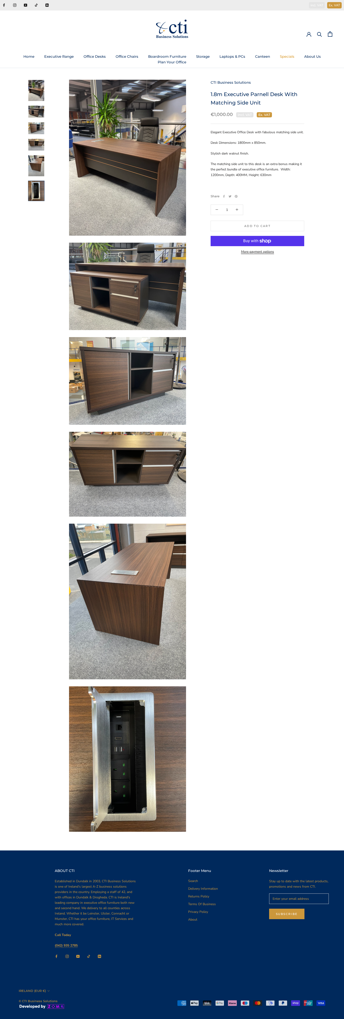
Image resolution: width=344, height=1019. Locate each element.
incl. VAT (317, 5)
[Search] (319, 34)
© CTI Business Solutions (38, 1001)
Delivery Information (203, 888)
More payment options (257, 251)
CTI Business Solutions (231, 82)
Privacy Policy (198, 912)
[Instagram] (14, 4)
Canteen (262, 56)
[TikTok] (36, 4)
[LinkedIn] (47, 4)
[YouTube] (25, 4)
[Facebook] (4, 4)
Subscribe (287, 914)
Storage (203, 56)
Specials (287, 56)
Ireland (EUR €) (32, 991)
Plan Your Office (172, 62)
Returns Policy (198, 896)
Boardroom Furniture (167, 56)
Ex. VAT (334, 5)
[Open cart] (330, 34)
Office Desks (95, 56)
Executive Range (59, 56)
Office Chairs (127, 56)
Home (28, 56)
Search (193, 881)
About (192, 919)
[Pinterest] (236, 196)
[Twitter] (230, 196)
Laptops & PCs (232, 56)
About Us (312, 56)
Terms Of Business (202, 904)
